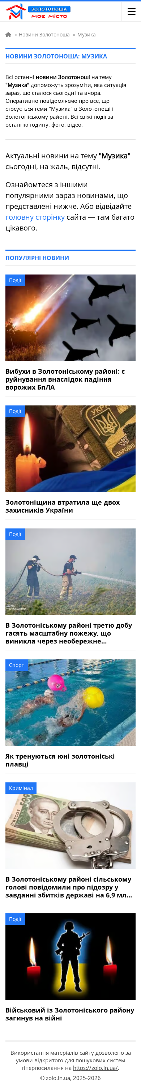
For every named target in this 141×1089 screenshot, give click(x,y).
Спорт (16, 665)
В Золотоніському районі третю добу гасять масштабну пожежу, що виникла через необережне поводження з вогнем (68, 633)
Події (15, 280)
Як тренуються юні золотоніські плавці (60, 760)
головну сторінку (35, 217)
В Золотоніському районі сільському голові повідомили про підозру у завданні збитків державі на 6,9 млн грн (68, 887)
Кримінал (21, 788)
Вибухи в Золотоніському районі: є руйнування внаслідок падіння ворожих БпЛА (65, 379)
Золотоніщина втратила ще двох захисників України (62, 506)
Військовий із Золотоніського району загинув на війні (69, 1014)
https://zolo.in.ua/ (95, 1067)
